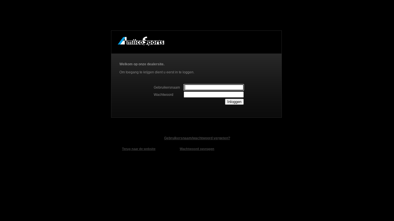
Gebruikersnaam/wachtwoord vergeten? (197, 138)
